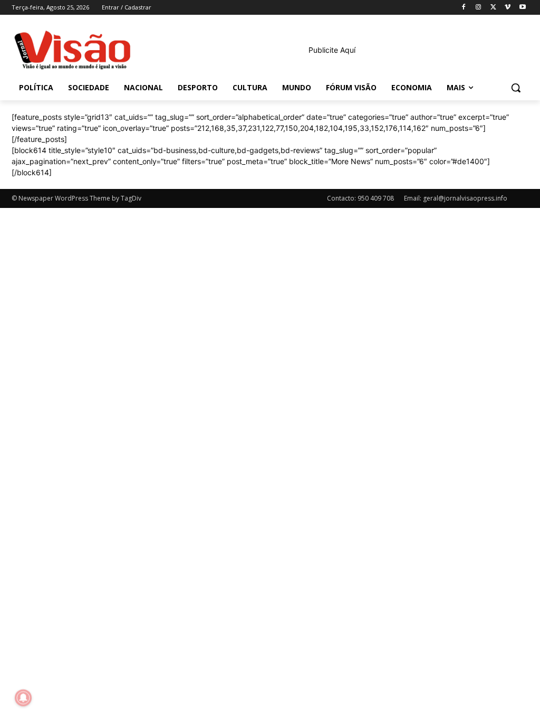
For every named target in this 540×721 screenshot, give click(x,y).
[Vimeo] (508, 8)
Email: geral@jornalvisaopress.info (455, 198)
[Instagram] (478, 8)
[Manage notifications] (23, 697)
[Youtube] (522, 8)
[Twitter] (493, 8)
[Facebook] (464, 8)
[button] (515, 87)
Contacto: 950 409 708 (360, 198)
